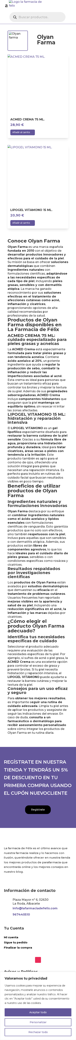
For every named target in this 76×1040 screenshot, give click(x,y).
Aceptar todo (38, 1012)
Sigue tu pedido (15, 942)
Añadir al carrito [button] (21, 132)
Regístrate (38, 809)
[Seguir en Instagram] (38, 960)
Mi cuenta (11, 937)
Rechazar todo (38, 1032)
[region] (38, 1006)
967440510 (21, 914)
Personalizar (38, 1022)
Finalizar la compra (18, 947)
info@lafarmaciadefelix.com (35, 908)
